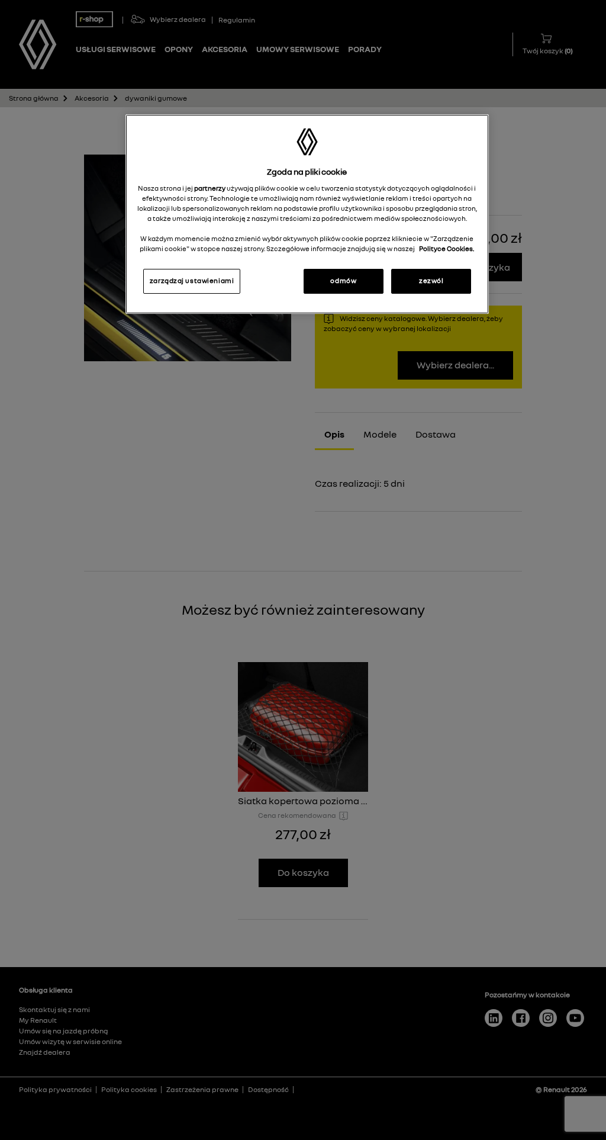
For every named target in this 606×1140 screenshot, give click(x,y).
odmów (343, 281)
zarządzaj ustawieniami (192, 281)
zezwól (431, 281)
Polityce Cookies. (446, 249)
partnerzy (210, 188)
